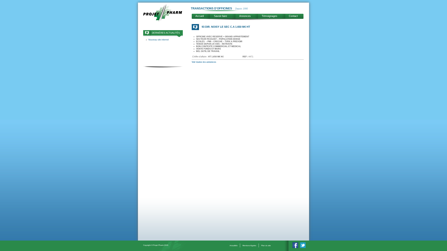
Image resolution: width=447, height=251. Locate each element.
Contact (293, 15)
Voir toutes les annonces (204, 62)
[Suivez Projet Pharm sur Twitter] (303, 247)
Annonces (245, 15)
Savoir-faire (220, 15)
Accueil (199, 15)
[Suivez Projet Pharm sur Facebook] (295, 247)
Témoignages (269, 15)
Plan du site (266, 245)
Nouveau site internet (158, 40)
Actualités (233, 245)
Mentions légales (249, 245)
